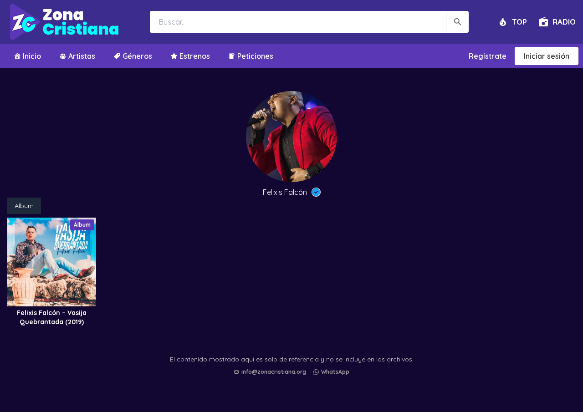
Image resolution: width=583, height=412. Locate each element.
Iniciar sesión (546, 56)
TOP (519, 21)
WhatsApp (335, 371)
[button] (294, 380)
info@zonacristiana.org (273, 371)
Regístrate (487, 56)
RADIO (564, 21)
